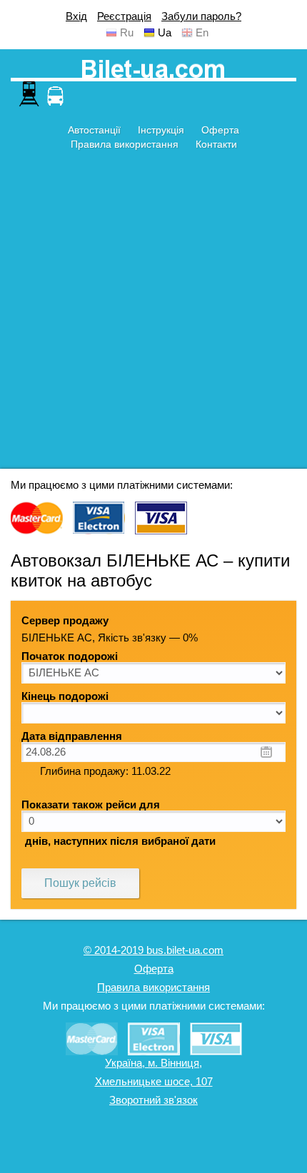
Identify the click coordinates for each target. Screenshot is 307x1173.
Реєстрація (124, 16)
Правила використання (124, 144)
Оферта (220, 130)
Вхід (76, 16)
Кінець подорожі (65, 696)
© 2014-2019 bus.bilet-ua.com (153, 950)
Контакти (216, 144)
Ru (127, 33)
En (202, 33)
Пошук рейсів (80, 883)
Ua (164, 33)
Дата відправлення (71, 736)
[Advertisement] (153, 315)
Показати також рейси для (90, 805)
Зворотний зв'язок (153, 1100)
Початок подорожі (69, 656)
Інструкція (161, 130)
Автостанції (94, 130)
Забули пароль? (201, 16)
